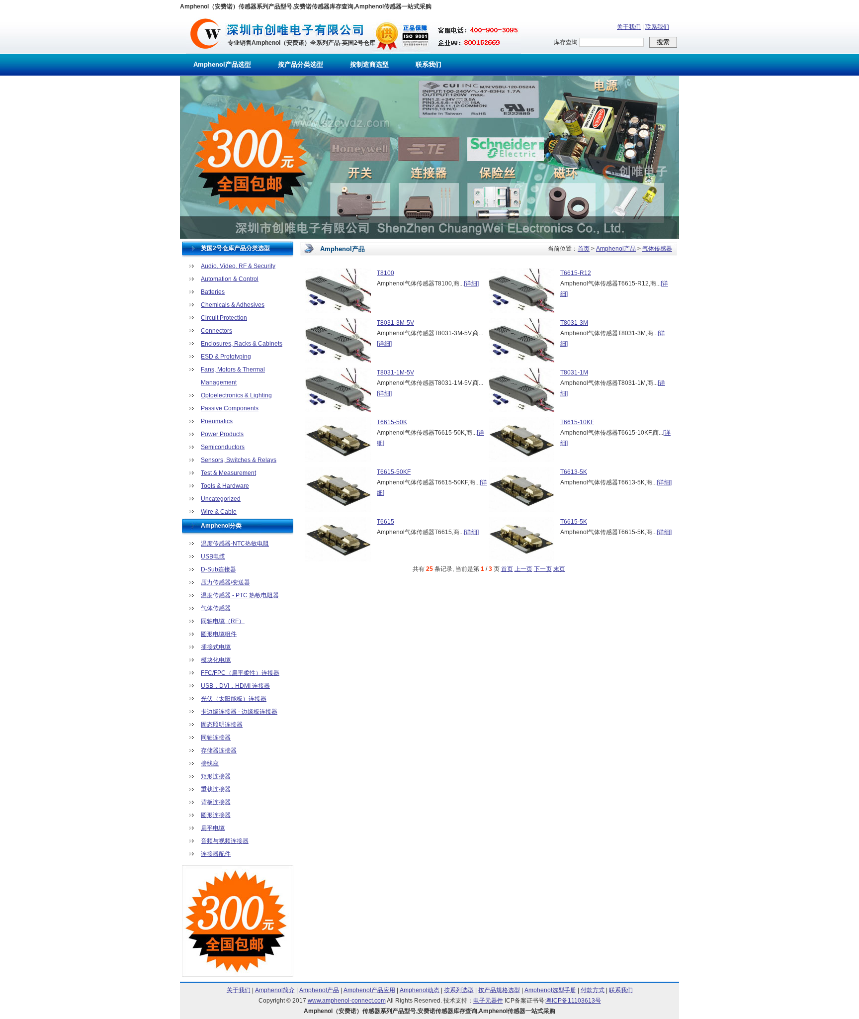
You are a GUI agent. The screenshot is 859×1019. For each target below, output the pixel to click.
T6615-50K (392, 422)
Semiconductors (223, 447)
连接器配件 (216, 853)
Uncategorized (221, 498)
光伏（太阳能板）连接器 (233, 698)
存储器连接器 (219, 750)
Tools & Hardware (225, 485)
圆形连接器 (216, 815)
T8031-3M (574, 322)
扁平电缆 (213, 828)
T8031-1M (574, 372)
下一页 (543, 568)
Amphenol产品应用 (369, 990)
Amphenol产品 (616, 248)
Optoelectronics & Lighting (236, 395)
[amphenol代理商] (205, 51)
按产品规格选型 (499, 990)
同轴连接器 (216, 737)
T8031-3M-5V (395, 322)
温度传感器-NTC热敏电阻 (235, 543)
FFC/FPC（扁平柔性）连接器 (240, 672)
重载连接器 (216, 789)
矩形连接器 (216, 776)
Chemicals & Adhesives (232, 304)
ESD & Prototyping (226, 356)
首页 (584, 248)
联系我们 (657, 26)
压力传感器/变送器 (225, 582)
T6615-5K (573, 521)
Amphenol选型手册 (550, 990)
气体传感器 (216, 608)
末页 (559, 568)
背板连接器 (216, 802)
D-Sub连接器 (218, 569)
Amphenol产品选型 (222, 64)
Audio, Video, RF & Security (238, 266)
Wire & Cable (219, 511)
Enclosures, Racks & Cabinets (241, 343)
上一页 (523, 568)
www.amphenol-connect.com (347, 1000)
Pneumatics (217, 421)
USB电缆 (213, 556)
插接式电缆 (216, 647)
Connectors (216, 330)
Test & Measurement (228, 472)
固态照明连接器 (222, 724)
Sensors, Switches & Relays (238, 460)
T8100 (385, 273)
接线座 (210, 763)
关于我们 (629, 26)
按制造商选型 (369, 64)
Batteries (213, 291)
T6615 (385, 521)
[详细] (471, 283)
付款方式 (592, 990)
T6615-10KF (577, 422)
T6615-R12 (575, 273)
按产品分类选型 (300, 64)
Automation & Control (229, 279)
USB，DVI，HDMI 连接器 (235, 685)
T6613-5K (573, 471)
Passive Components (229, 408)
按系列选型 (459, 990)
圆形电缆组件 (219, 634)
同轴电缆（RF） (223, 621)
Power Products (222, 434)
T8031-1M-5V (395, 372)
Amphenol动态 (419, 990)
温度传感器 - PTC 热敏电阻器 (240, 595)
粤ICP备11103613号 (573, 1000)
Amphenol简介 (275, 990)
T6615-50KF (394, 471)
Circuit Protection (224, 317)
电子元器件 (488, 1000)
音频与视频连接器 (225, 840)
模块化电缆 (216, 659)
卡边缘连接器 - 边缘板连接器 (239, 711)
